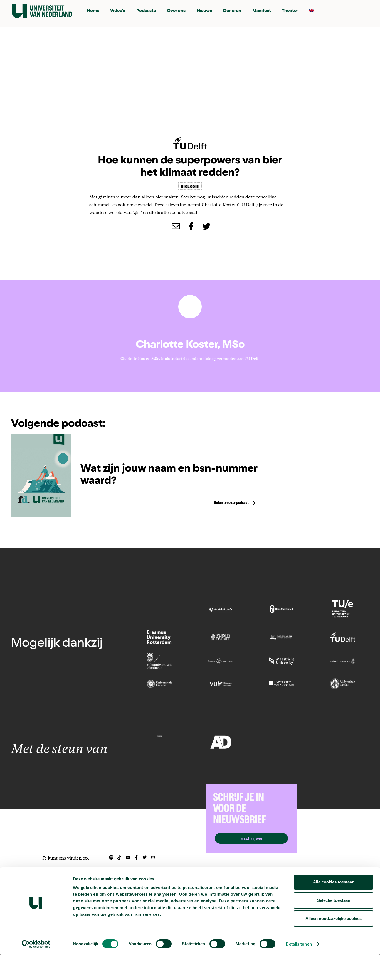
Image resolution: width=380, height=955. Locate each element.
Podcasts (146, 11)
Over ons (176, 11)
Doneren (232, 11)
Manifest (261, 11)
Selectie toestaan (333, 900)
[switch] (164, 943)
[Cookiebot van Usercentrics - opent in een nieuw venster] (36, 944)
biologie (190, 186)
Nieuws (204, 11)
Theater (290, 11)
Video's (117, 11)
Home (93, 11)
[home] (42, 11)
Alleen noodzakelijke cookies (333, 918)
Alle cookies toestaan (333, 882)
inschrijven (251, 838)
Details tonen (299, 944)
